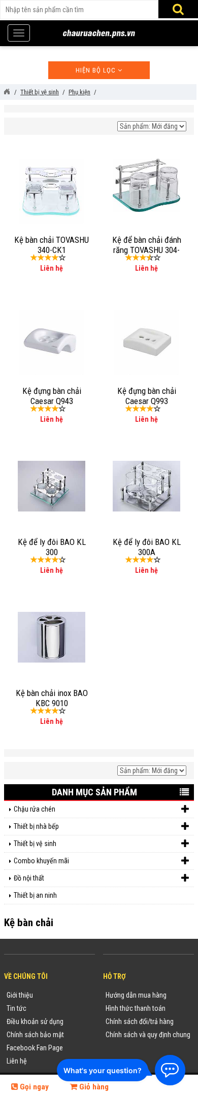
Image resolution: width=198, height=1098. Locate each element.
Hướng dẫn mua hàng (136, 995)
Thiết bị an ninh (35, 895)
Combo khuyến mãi (41, 861)
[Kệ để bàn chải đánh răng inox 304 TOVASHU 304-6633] (146, 184)
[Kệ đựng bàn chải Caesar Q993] (146, 341)
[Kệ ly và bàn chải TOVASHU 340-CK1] (51, 190)
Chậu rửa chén (34, 809)
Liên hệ (17, 1061)
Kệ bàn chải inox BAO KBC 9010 (52, 698)
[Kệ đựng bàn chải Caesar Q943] (51, 341)
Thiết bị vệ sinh (35, 843)
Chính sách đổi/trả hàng (140, 1021)
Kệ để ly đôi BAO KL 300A (147, 547)
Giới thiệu (20, 995)
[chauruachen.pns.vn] (7, 92)
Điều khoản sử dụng (35, 1021)
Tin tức (16, 1008)
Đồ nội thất (29, 878)
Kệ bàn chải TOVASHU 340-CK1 (51, 245)
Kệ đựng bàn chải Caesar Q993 (146, 396)
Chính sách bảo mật (35, 1035)
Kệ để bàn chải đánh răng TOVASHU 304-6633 (146, 250)
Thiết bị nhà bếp (36, 826)
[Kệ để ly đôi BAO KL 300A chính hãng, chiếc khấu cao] (146, 486)
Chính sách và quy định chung (148, 1035)
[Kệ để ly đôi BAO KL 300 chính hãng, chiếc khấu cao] (51, 486)
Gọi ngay (33, 1086)
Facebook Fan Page (35, 1048)
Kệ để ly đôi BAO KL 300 (52, 547)
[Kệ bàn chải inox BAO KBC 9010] (51, 637)
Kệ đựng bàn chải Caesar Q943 (51, 396)
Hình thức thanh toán (136, 1008)
